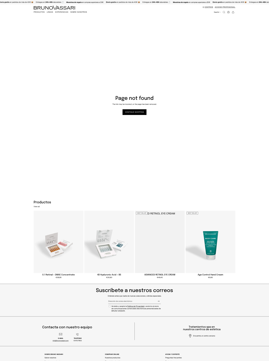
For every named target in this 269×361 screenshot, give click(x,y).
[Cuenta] (228, 12)
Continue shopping (134, 112)
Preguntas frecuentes (173, 358)
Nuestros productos (112, 358)
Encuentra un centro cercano (204, 336)
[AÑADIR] (80, 270)
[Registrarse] (158, 301)
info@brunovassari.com (61, 341)
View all (37, 206)
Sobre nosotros (50, 358)
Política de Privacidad (135, 306)
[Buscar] (224, 12)
